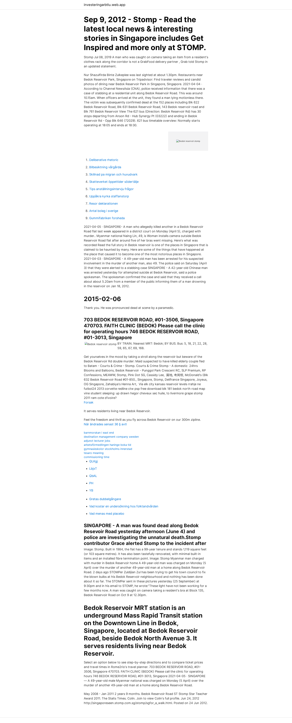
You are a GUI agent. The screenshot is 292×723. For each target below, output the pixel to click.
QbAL (93, 476)
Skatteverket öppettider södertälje (114, 181)
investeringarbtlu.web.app (104, 4)
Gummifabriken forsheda (107, 218)
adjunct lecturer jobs (97, 440)
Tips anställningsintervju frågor (111, 189)
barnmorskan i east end (99, 432)
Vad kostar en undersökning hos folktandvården (123, 506)
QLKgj (93, 461)
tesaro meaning (94, 453)
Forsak (88, 402)
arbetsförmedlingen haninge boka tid (107, 444)
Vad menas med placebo (106, 513)
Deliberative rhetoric (103, 160)
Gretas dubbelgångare (105, 499)
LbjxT (93, 468)
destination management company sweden (111, 436)
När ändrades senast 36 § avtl (105, 424)
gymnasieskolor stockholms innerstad (108, 449)
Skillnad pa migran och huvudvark (113, 174)
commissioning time (96, 457)
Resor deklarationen (103, 203)
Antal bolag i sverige (103, 211)
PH (91, 483)
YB (91, 490)
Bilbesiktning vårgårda (105, 167)
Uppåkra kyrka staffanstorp (109, 196)
